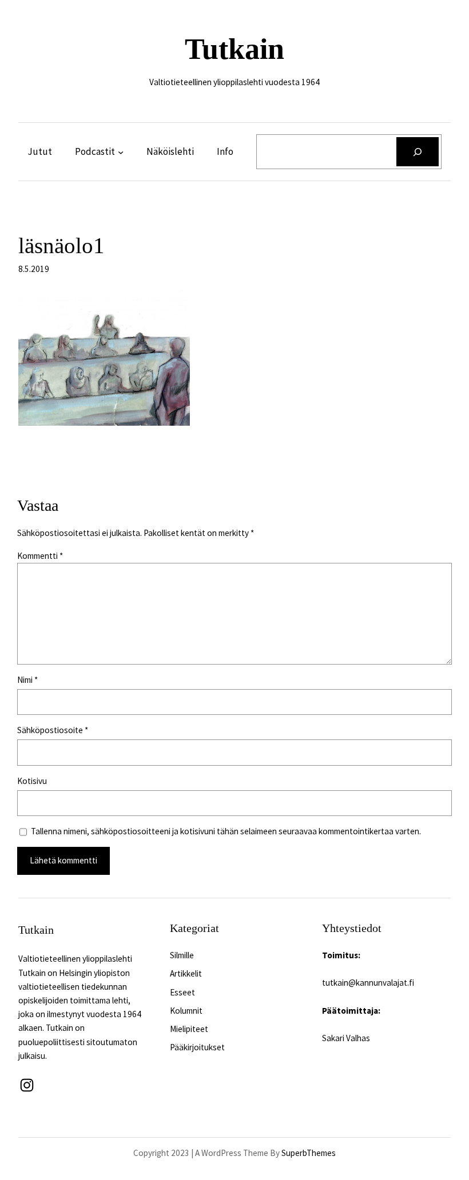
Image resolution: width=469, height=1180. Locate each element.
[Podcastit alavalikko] (121, 152)
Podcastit (95, 151)
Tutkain (234, 49)
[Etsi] (417, 151)
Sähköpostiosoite (52, 730)
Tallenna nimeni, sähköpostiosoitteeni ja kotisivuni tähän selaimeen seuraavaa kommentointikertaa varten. (226, 831)
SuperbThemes (308, 1152)
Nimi (27, 679)
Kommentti (40, 555)
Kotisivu (32, 780)
